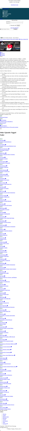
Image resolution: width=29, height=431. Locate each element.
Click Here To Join (14, 4)
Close (2, 411)
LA (20, 428)
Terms (4, 422)
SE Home (5, 423)
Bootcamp (6, 15)
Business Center (7, 13)
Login (1, 18)
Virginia (13, 428)
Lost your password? (14, 27)
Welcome (6, 11)
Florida (16, 428)
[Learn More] (1, 115)
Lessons (6, 12)
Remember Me (13, 25)
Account (5, 16)
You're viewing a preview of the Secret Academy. (9, 39)
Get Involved (5, 421)
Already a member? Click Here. (14, 7)
